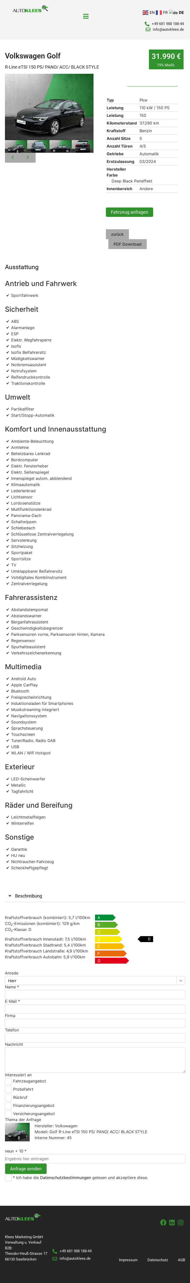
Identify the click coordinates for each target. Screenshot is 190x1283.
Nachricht (14, 1044)
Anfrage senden (26, 1168)
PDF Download (128, 244)
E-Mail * (12, 1001)
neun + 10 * (15, 1151)
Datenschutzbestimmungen (65, 1177)
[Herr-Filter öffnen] (180, 980)
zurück (117, 234)
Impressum (128, 1260)
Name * (12, 987)
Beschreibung (28, 895)
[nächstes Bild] (28, 158)
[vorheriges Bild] (12, 158)
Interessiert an (18, 1075)
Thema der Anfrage (23, 1120)
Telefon (12, 1030)
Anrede (11, 973)
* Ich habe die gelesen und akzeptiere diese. (80, 1177)
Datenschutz (157, 1260)
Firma (10, 1016)
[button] (95, 896)
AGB (181, 1260)
